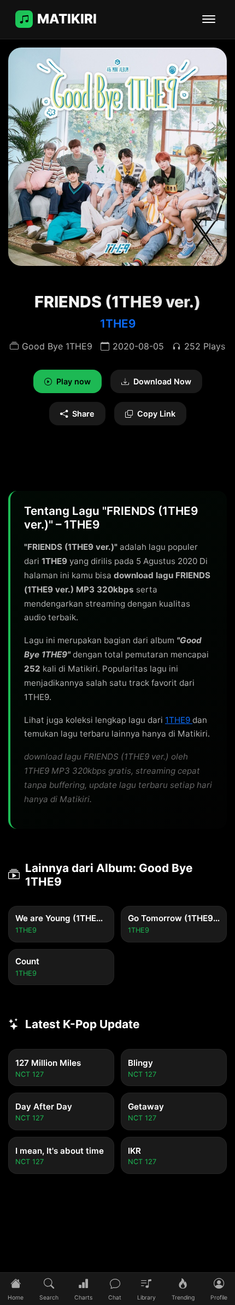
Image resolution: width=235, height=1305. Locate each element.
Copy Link (156, 413)
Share (83, 413)
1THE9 (118, 323)
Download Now (162, 381)
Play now (73, 381)
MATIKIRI (67, 19)
